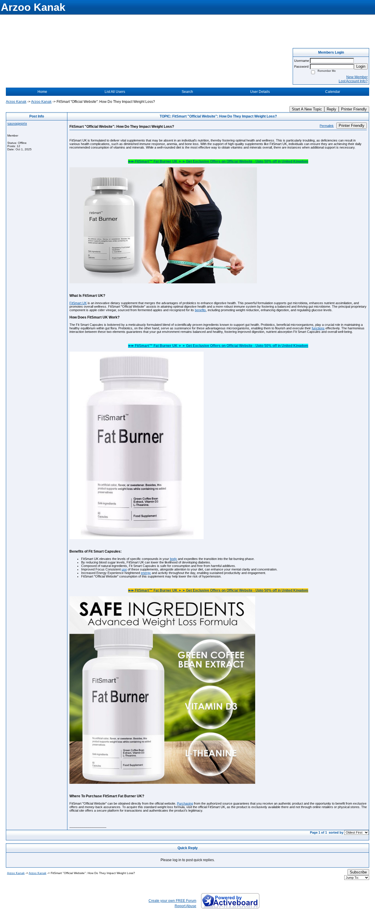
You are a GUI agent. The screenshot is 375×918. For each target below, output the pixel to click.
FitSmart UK (78, 303)
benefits (200, 310)
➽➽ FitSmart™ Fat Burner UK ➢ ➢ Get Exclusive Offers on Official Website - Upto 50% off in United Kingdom (218, 161)
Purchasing (185, 803)
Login (360, 66)
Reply (331, 109)
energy (146, 573)
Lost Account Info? (353, 81)
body (173, 559)
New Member (357, 77)
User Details (260, 92)
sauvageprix (17, 124)
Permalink (327, 125)
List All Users (115, 92)
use (124, 569)
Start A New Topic (307, 109)
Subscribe (358, 872)
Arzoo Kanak (16, 102)
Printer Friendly (354, 109)
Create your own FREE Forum (172, 901)
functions (318, 328)
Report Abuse (185, 906)
